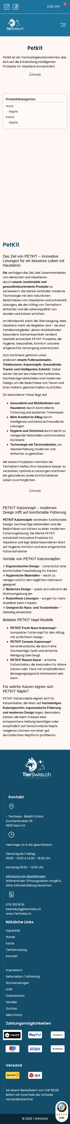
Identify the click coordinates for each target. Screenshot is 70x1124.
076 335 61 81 (15, 904)
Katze (10, 117)
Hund (9, 106)
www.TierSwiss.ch (18, 913)
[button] (32, 7)
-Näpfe (12, 112)
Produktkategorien (20, 99)
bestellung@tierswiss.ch (23, 909)
